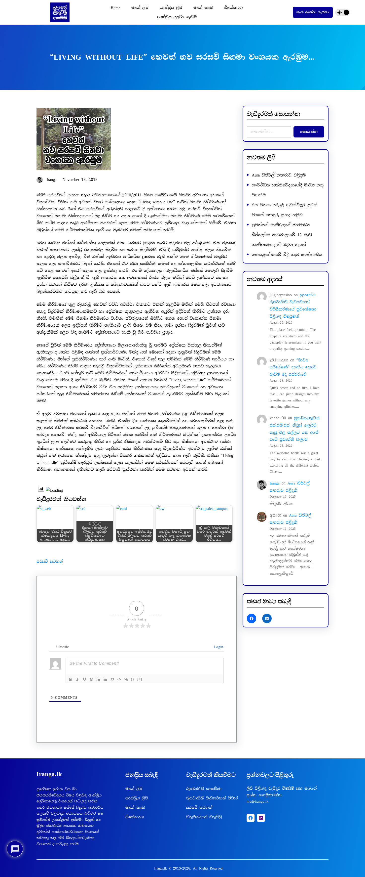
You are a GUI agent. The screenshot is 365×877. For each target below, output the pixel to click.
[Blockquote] (112, 679)
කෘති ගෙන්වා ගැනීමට (312, 12)
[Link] (126, 679)
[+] (139, 679)
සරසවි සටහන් (49, 561)
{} (132, 679)
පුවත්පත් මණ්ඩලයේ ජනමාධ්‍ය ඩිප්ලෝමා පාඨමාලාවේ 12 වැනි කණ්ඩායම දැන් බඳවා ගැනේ (282, 234)
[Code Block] (119, 679)
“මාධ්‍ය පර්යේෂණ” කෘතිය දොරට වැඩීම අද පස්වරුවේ (293, 367)
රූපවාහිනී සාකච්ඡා (203, 788)
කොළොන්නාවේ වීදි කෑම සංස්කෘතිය (287, 254)
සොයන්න (309, 131)
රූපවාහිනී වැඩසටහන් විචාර (212, 798)
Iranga (275, 483)
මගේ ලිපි (134, 788)
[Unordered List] (105, 679)
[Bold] (70, 679)
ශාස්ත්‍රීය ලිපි (136, 798)
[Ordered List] (98, 679)
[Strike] (91, 679)
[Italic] (77, 679)
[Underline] (84, 679)
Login (217, 646)
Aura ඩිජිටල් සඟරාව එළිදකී (279, 175)
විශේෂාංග (134, 817)
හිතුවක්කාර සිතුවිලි (204, 817)
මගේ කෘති (135, 807)
